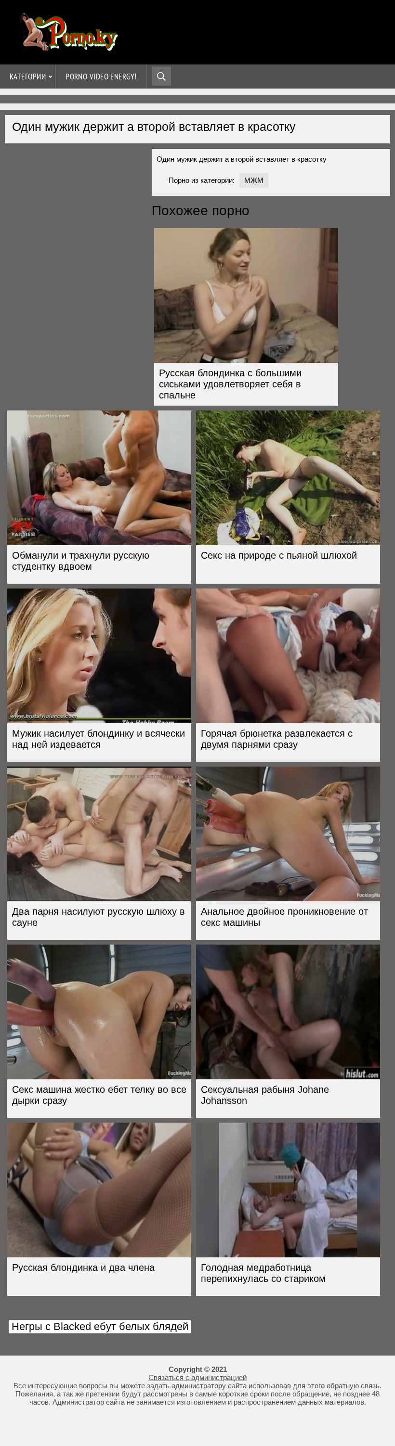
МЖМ (253, 180)
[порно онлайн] (67, 46)
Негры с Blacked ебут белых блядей (100, 1326)
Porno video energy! (101, 76)
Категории (28, 76)
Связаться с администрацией (197, 1377)
